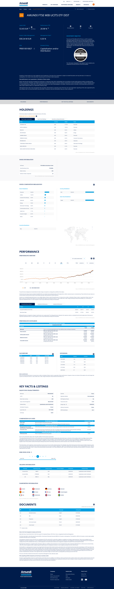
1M (25, 263)
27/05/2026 (78, 518)
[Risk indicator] (31, 452)
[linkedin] (82, 580)
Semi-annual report (32, 522)
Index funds (69, 579)
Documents (90, 101)
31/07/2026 (78, 512)
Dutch (60, 515)
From (77, 263)
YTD (67, 263)
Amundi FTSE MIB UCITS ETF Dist (39, 9)
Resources (86, 4)
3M (32, 263)
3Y (49, 263)
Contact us (83, 576)
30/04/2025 (78, 522)
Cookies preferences (90, 587)
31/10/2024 (78, 524)
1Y (43, 263)
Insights (78, 4)
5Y (55, 263)
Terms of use (83, 587)
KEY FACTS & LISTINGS (67, 101)
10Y (61, 263)
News (51, 574)
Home (20, 9)
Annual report (31, 524)
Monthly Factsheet (32, 512)
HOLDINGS (23, 101)
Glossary (68, 577)
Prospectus (31, 518)
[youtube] (86, 580)
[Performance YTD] (48, 28)
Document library (70, 574)
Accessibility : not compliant (74, 587)
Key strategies (54, 4)
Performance (44, 101)
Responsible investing (67, 4)
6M (38, 263)
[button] (91, 9)
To (87, 263)
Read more (68, 47)
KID (30, 515)
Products (44, 4)
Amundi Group (54, 577)
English (60, 512)
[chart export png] (93, 259)
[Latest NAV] (29, 28)
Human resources (54, 579)
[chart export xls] (91, 259)
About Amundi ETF (54, 576)
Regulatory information (64, 587)
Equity (30, 9)
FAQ (67, 576)
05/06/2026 (78, 515)
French (60, 522)
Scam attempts (56, 587)
